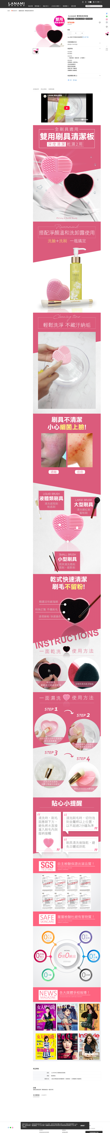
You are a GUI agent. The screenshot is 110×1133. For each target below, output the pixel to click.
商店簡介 (41, 1130)
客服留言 (64, 1130)
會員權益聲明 (65, 1132)
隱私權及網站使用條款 (44, 1132)
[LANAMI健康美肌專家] (16, 4)
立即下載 (86, 37)
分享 (70, 80)
